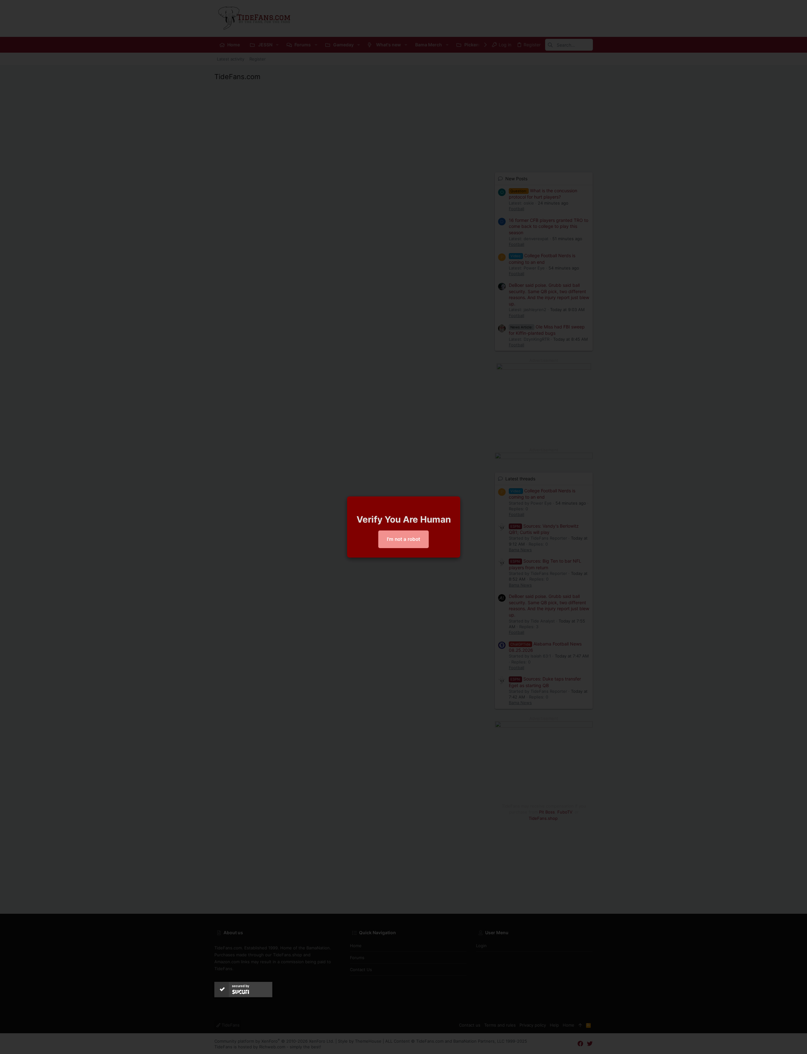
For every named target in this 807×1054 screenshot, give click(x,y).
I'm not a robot (403, 539)
